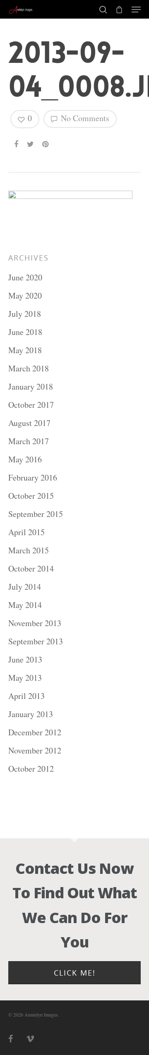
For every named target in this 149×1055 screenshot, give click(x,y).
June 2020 (25, 277)
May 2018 (25, 350)
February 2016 (32, 477)
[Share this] (16, 140)
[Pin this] (46, 140)
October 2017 (31, 404)
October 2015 (31, 495)
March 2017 (28, 441)
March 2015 (28, 550)
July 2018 (24, 313)
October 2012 (31, 768)
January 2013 (30, 714)
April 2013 (26, 695)
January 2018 (30, 386)
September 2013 (35, 641)
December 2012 (34, 732)
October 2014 (31, 568)
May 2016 (25, 459)
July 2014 (24, 586)
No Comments (84, 118)
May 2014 (25, 604)
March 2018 (28, 368)
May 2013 (25, 677)
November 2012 (34, 750)
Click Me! (75, 973)
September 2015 (35, 513)
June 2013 (25, 659)
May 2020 (25, 295)
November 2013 (34, 623)
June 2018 (25, 331)
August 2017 (29, 422)
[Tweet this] (30, 140)
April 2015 (26, 532)
